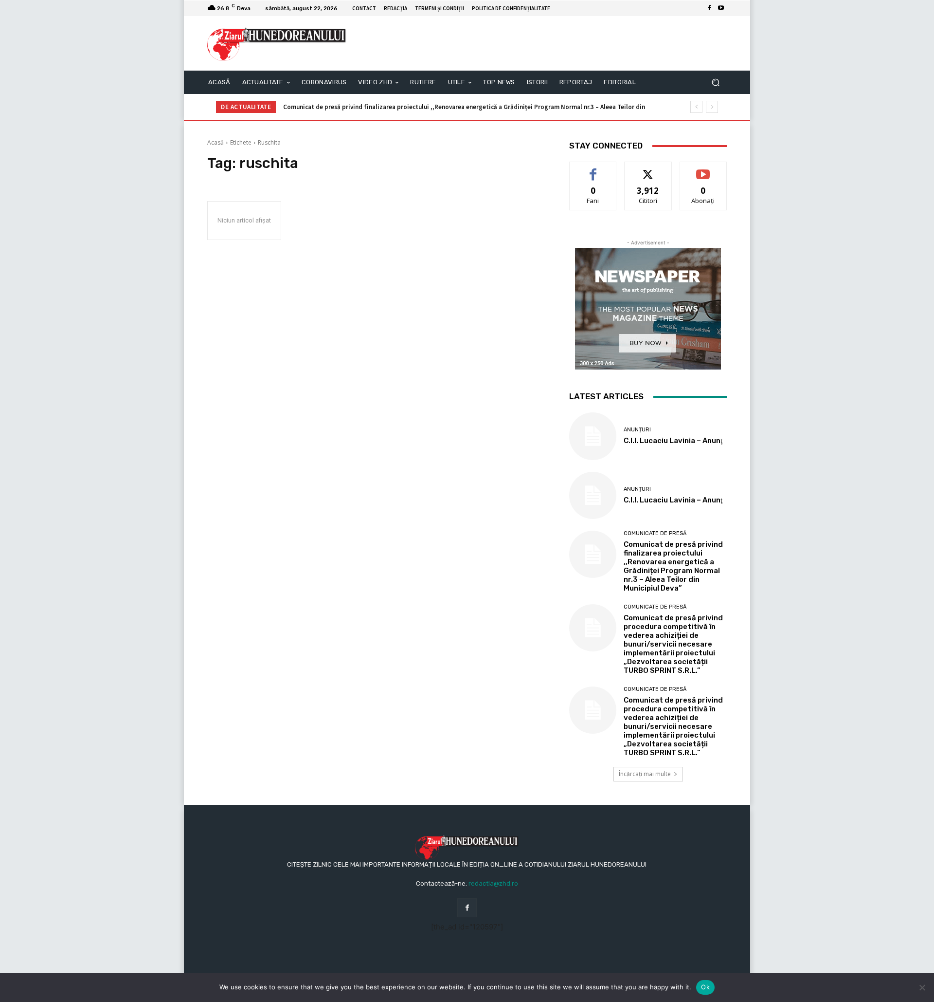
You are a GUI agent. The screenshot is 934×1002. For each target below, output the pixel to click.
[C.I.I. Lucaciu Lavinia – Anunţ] (592, 436)
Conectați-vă (648, 169)
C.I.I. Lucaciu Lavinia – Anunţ (673, 440)
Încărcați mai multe (645, 774)
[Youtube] (721, 8)
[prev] (696, 107)
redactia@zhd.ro (493, 883)
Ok (705, 987)
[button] (715, 82)
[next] (712, 107)
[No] (922, 987)
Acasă (215, 142)
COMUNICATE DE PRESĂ (655, 533)
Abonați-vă (703, 169)
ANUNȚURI (637, 429)
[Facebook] (709, 8)
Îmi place (593, 169)
